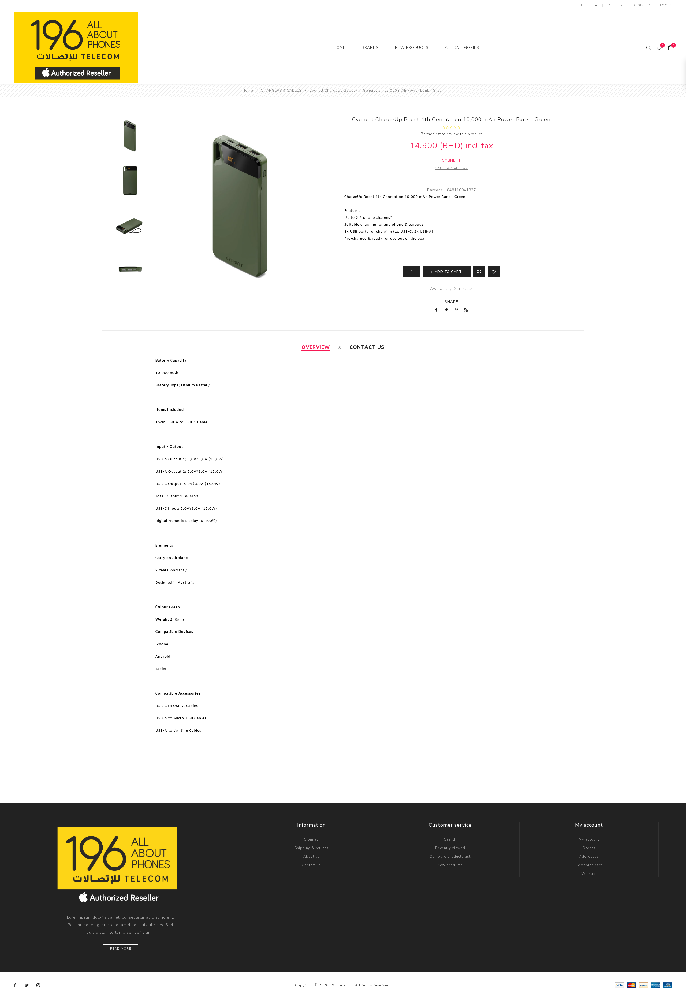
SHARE (451, 301)
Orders (589, 848)
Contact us (311, 865)
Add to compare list (479, 271)
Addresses (589, 856)
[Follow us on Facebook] (15, 985)
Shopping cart (589, 865)
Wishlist (589, 873)
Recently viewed (450, 848)
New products (450, 865)
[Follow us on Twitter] (27, 985)
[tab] (316, 347)
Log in (666, 5)
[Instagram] (38, 985)
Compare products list (450, 856)
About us (311, 856)
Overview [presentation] (315, 347)
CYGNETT (451, 160)
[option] (130, 138)
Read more (120, 949)
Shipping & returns (311, 848)
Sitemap (311, 839)
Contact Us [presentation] (367, 347)
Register (641, 5)
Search (450, 839)
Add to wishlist (494, 271)
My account (589, 839)
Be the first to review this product (451, 134)
